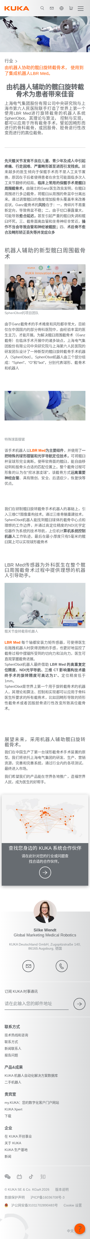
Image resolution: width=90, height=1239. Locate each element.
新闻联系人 (13, 1048)
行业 (9, 61)
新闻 (8, 1156)
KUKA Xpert (13, 1109)
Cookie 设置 (73, 1205)
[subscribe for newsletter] (79, 1004)
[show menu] (80, 8)
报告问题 (11, 1055)
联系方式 (11, 1042)
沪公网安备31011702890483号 (34, 1205)
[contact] (51, 8)
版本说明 (62, 1189)
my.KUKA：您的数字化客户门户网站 (32, 1102)
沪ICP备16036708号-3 (47, 1197)
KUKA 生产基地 (16, 1150)
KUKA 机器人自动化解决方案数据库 (31, 1075)
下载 (8, 1116)
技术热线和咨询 (16, 1035)
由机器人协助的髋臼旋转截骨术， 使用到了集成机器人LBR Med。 (44, 70)
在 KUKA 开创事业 (18, 1136)
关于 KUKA (13, 1143)
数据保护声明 (15, 1197)
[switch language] (61, 8)
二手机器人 (13, 1082)
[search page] (42, 8)
